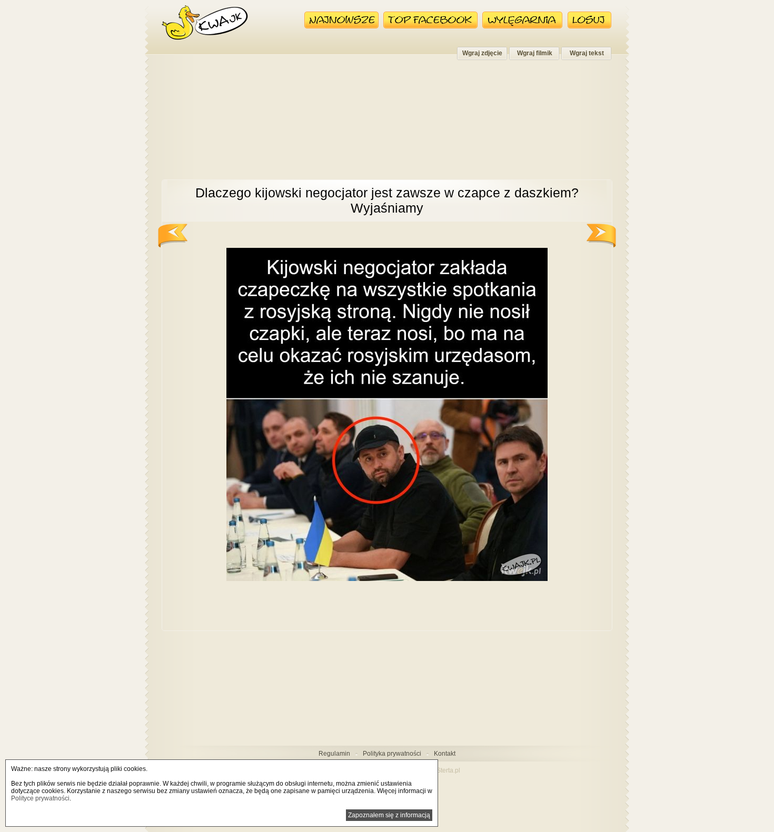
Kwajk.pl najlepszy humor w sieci (205, 22)
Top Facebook (430, 20)
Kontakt (444, 753)
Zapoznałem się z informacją (389, 815)
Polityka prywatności (392, 753)
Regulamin (334, 753)
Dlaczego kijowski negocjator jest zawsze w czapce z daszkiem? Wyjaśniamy (387, 200)
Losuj (589, 20)
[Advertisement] (387, 125)
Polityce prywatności (40, 798)
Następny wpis (601, 235)
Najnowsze (341, 20)
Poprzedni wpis (172, 235)
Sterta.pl (448, 770)
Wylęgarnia (522, 20)
